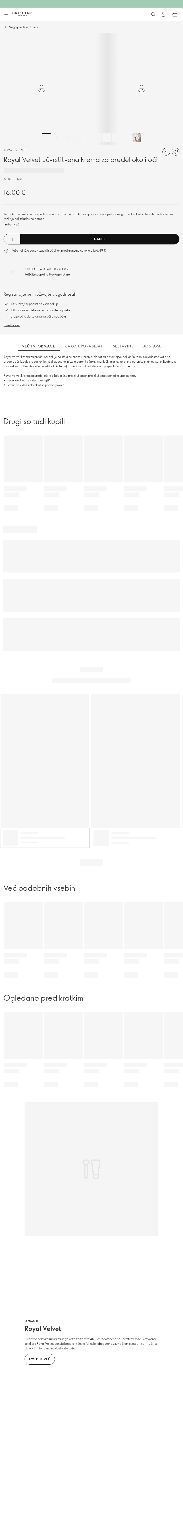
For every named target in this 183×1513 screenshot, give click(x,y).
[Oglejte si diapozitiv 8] (116, 137)
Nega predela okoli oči (24, 27)
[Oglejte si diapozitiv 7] (106, 137)
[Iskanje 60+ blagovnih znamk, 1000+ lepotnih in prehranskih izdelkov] (153, 14)
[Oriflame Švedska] (22, 14)
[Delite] (166, 152)
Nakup (100, 239)
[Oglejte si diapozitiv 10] (136, 137)
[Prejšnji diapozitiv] (41, 88)
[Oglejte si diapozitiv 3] (66, 137)
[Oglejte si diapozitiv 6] (96, 137)
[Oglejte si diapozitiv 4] (76, 137)
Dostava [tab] (151, 346)
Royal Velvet (15, 150)
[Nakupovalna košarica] (175, 14)
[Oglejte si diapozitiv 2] (56, 137)
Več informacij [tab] (39, 346)
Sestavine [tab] (123, 346)
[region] (91, 89)
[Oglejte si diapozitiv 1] (46, 137)
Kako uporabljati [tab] (84, 346)
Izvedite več (12, 325)
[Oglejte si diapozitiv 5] (86, 137)
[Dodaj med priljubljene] (175, 152)
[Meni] (6, 14)
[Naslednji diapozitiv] (141, 88)
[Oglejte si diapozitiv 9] (126, 137)
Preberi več (11, 224)
